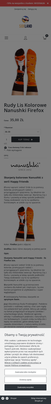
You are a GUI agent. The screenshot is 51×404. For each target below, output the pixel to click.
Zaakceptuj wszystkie (25, 387)
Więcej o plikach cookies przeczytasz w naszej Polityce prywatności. (23, 364)
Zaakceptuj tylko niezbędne (25, 372)
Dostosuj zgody (25, 380)
